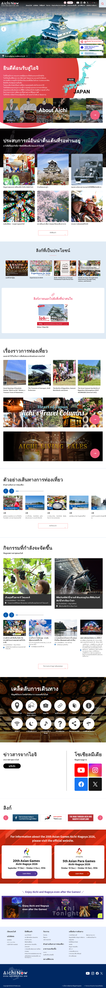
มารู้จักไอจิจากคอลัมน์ (12, 944)
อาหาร (44, 952)
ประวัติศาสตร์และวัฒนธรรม (31, 937)
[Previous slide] (3, 29)
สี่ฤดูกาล (45, 937)
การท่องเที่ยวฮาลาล (73, 951)
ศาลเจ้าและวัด (28, 939)
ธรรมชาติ (27, 946)
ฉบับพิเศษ (35, 5)
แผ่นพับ (70, 944)
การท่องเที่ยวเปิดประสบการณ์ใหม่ (32, 949)
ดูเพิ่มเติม (12, 766)
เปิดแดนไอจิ (29, 5)
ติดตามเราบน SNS (90, 935)
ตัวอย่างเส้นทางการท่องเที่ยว (59, 5)
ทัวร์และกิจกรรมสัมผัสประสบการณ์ (33, 953)
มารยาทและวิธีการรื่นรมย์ (75, 953)
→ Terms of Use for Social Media (93, 986)
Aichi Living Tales (11, 942)
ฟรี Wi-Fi (71, 949)
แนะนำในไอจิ (28, 935)
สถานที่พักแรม (81, 5)
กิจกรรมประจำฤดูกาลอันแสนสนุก (53, 666)
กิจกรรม (48, 5)
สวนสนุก (27, 951)
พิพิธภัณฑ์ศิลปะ (28, 942)
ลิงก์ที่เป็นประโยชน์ (73, 942)
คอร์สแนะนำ (53, 526)
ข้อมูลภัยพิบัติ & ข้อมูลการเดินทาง (77, 937)
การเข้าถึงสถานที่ (73, 935)
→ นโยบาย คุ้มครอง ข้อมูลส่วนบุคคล (71, 986)
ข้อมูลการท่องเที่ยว (73, 946)
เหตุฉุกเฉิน (71, 939)
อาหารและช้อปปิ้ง (72, 5)
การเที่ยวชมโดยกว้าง (91, 937)
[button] (2, 51)
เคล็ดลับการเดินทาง (91, 5)
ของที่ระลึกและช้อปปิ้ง (48, 954)
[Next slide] (102, 29)
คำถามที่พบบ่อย (72, 956)
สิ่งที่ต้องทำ (42, 5)
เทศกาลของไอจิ (47, 939)
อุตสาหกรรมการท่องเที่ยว (31, 944)
